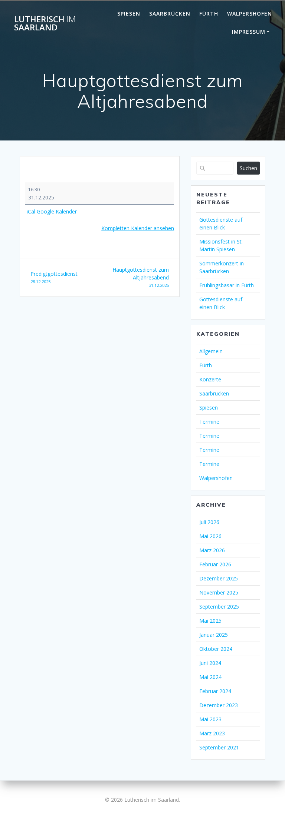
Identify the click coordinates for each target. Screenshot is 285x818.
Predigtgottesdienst (54, 277)
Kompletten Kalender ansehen (137, 228)
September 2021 (219, 747)
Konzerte (210, 379)
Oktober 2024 (215, 648)
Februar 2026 (215, 564)
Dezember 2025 (218, 578)
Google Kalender (57, 211)
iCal (31, 211)
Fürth (208, 13)
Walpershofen (249, 13)
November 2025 (218, 592)
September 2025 (219, 606)
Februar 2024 (215, 691)
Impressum (248, 31)
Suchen (248, 168)
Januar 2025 (213, 634)
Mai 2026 (210, 536)
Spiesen (128, 13)
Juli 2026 (209, 522)
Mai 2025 (210, 620)
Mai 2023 (210, 719)
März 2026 (212, 550)
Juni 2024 (210, 662)
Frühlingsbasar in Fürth (226, 285)
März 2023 (212, 733)
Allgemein (211, 351)
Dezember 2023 (218, 705)
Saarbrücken (169, 13)
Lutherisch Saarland (45, 23)
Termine (209, 421)
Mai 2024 (210, 676)
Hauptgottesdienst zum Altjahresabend (140, 277)
